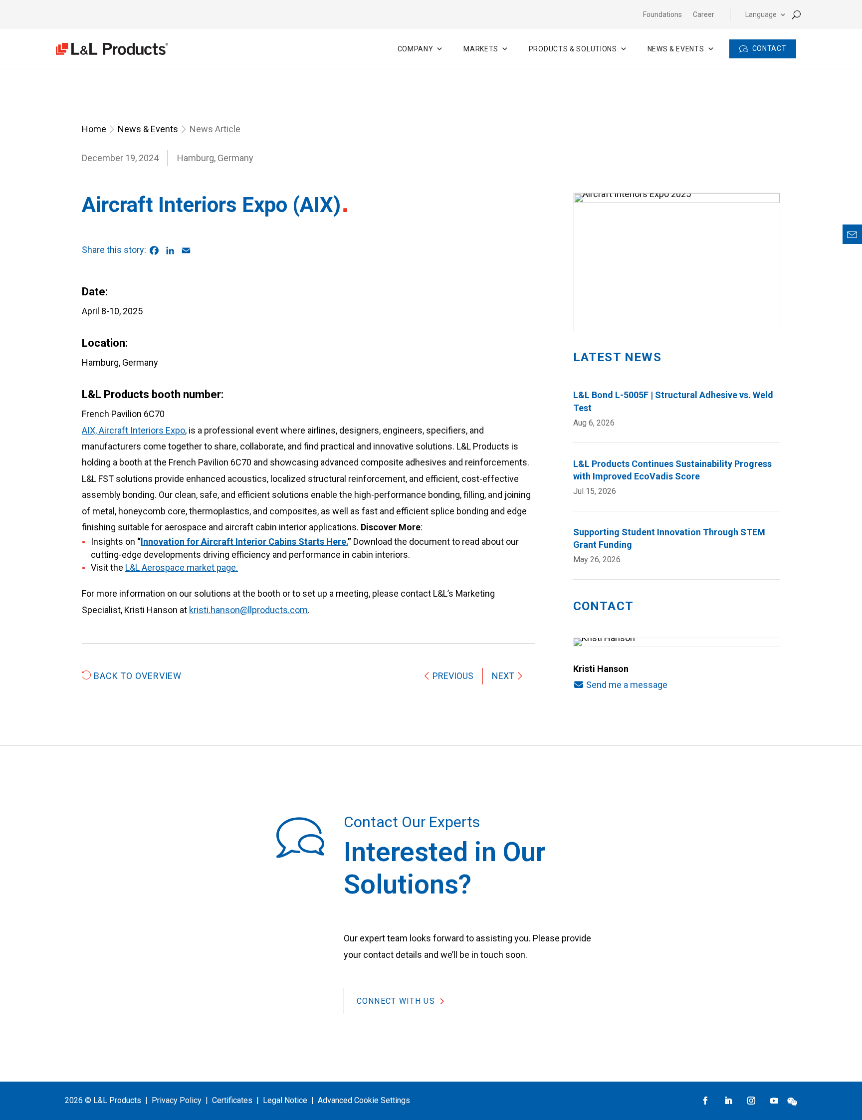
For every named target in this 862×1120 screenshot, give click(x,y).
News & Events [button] (675, 49)
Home (94, 129)
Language (761, 14)
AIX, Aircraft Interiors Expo (133, 430)
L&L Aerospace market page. (181, 567)
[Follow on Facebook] (705, 1101)
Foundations (662, 14)
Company (415, 49)
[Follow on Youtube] (774, 1101)
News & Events (148, 129)
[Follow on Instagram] (751, 1101)
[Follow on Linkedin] (728, 1101)
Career (703, 14)
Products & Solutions (573, 49)
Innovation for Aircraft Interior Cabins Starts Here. (244, 541)
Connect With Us (396, 1001)
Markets (480, 49)
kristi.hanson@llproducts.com (248, 610)
